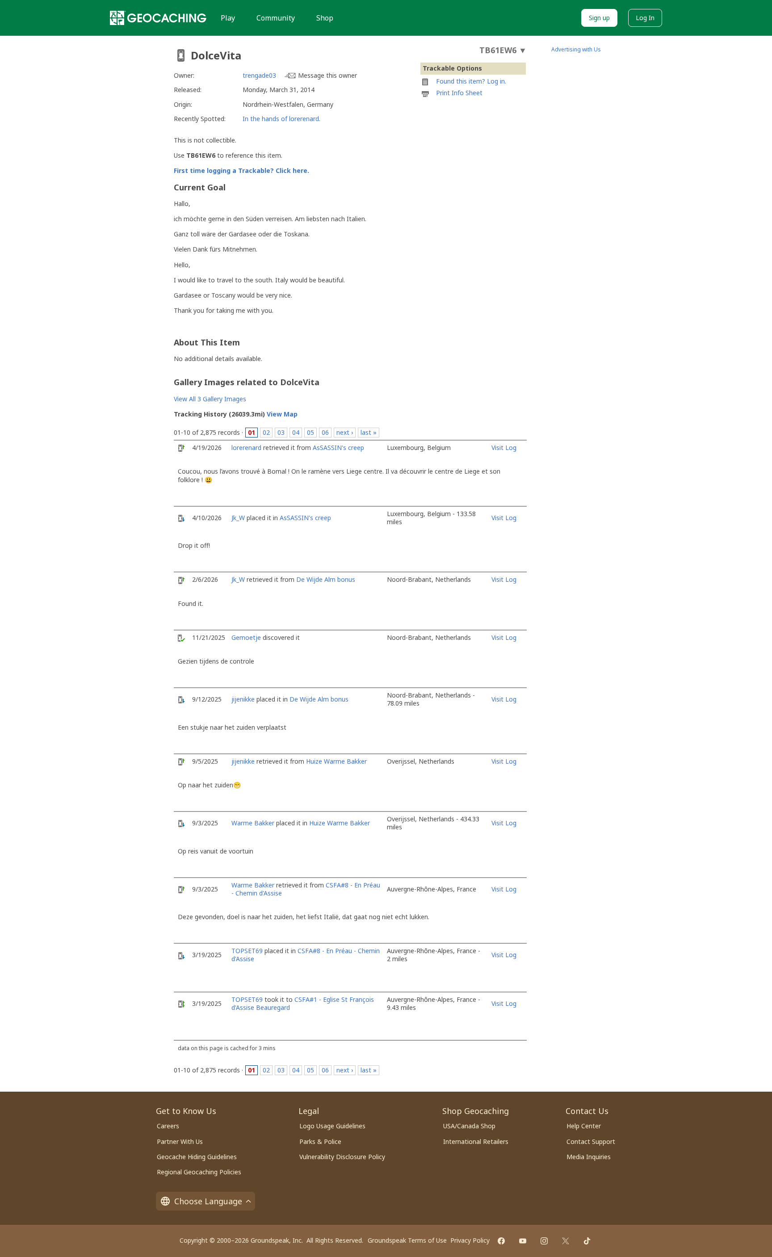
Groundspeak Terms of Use (407, 1240)
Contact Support (590, 1141)
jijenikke (243, 699)
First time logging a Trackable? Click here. (241, 170)
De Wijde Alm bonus (325, 579)
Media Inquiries (588, 1156)
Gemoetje (246, 637)
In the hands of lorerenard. (281, 118)
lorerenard (246, 447)
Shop (324, 18)
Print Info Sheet (459, 92)
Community (275, 18)
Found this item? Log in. (471, 81)
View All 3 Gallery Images (210, 399)
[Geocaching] (158, 18)
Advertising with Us (576, 49)
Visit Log (503, 447)
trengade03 (259, 75)
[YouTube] (522, 1240)
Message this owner (327, 75)
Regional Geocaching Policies (199, 1172)
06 (325, 432)
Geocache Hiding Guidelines (197, 1156)
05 (310, 432)
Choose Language (208, 1201)
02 (266, 432)
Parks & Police (320, 1141)
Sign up (599, 17)
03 (281, 432)
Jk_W (238, 517)
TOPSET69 (247, 950)
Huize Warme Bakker (336, 761)
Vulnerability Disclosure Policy (342, 1156)
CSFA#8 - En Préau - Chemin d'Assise (305, 954)
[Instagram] (544, 1240)
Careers (168, 1126)
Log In (645, 17)
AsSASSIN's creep (338, 447)
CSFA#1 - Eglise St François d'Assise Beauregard (302, 1003)
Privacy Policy (470, 1240)
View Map (282, 414)
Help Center (583, 1126)
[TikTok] (587, 1240)
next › (344, 432)
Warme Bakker (252, 823)
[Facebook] (501, 1240)
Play (228, 18)
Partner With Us (180, 1141)
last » (369, 432)
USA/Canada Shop (469, 1126)
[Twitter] (565, 1240)
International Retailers (475, 1141)
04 (295, 432)
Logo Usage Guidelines (332, 1126)
